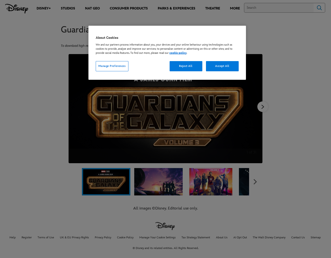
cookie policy (178, 53)
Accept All (222, 66)
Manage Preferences (112, 66)
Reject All (186, 66)
